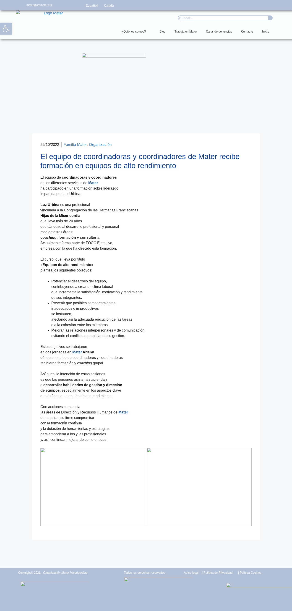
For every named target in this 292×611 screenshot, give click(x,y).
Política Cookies (250, 572)
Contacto (247, 31)
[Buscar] (270, 18)
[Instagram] (250, 5)
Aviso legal (191, 572)
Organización (100, 144)
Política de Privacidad (217, 572)
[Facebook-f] (230, 5)
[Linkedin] (271, 5)
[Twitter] (240, 5)
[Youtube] (261, 5)
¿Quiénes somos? (134, 31)
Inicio (265, 31)
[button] (6, 29)
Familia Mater (75, 144)
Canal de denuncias (219, 31)
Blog (162, 31)
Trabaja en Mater (186, 31)
